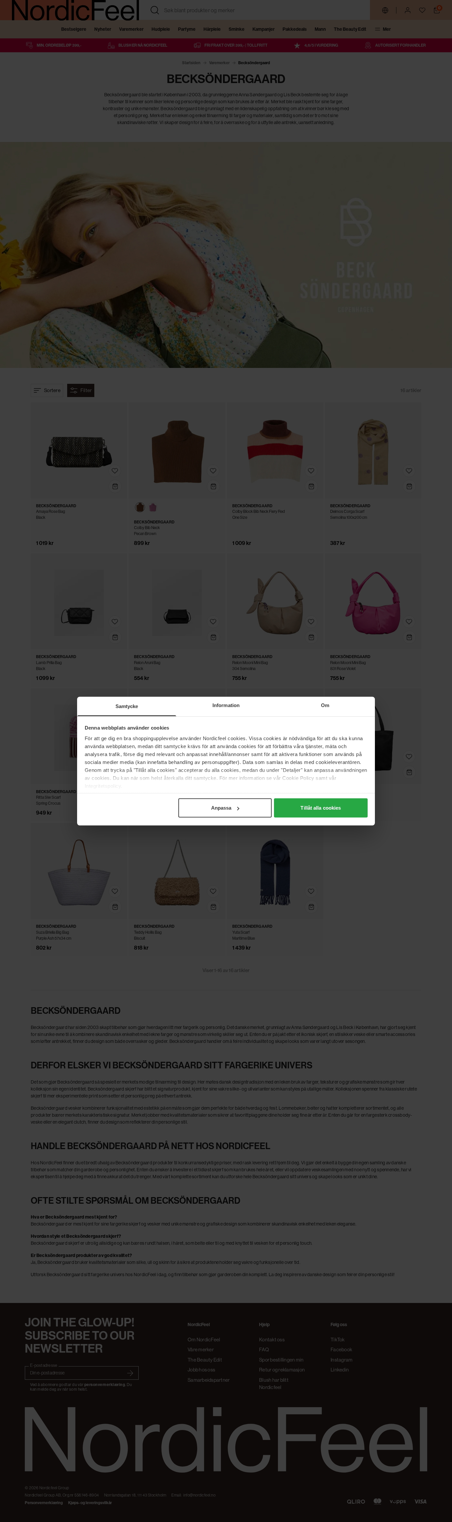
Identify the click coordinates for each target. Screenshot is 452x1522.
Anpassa (221, 808)
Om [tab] (325, 705)
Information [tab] (226, 705)
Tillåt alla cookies (320, 808)
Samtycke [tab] (126, 706)
